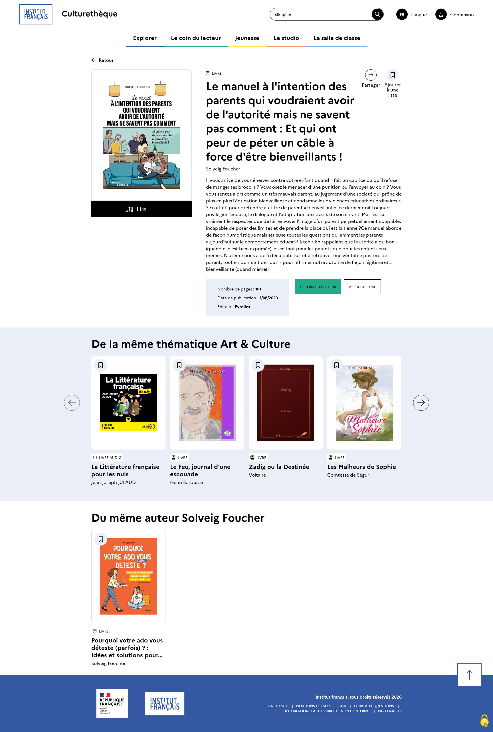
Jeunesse (247, 37)
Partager (371, 85)
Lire (142, 209)
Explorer (145, 37)
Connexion (462, 14)
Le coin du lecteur (196, 37)
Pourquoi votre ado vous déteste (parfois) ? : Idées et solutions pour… (127, 647)
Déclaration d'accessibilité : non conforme (326, 710)
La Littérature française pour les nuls (125, 470)
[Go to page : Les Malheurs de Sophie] (364, 402)
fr (402, 14)
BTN (392, 75)
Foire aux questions (374, 705)
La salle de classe (337, 37)
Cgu (342, 705)
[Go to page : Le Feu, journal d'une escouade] (207, 403)
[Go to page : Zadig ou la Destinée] (286, 403)
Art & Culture (362, 286)
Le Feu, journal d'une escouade (200, 470)
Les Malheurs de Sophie (361, 466)
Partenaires (390, 710)
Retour (106, 60)
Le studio (286, 37)
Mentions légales (313, 705)
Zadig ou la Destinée (279, 466)
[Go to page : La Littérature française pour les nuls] (128, 403)
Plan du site (276, 705)
